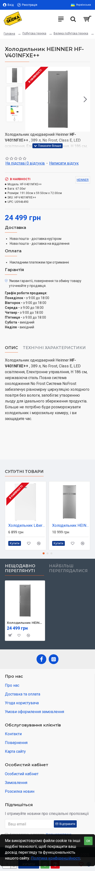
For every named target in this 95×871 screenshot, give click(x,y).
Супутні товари (24, 471)
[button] (30, 99)
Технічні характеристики (54, 347)
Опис (11, 347)
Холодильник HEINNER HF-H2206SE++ (70, 525)
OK (88, 841)
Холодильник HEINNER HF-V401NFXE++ (25, 623)
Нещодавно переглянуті (20, 568)
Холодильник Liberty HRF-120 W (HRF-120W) (26, 525)
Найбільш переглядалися (68, 568)
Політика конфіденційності (55, 858)
